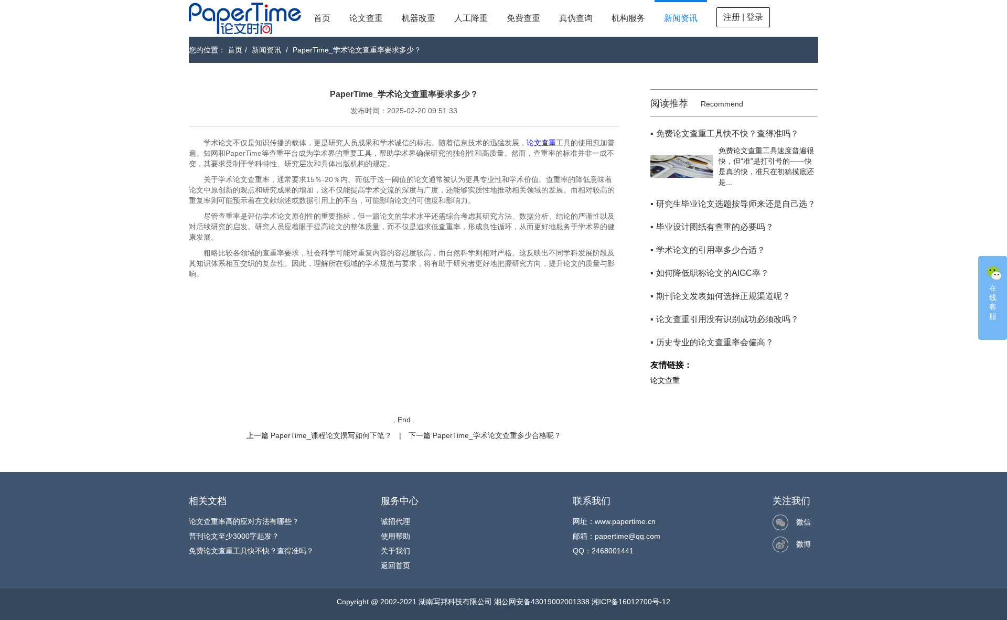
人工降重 (471, 18)
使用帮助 (395, 536)
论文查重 (366, 18)
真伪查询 (576, 18)
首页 (322, 18)
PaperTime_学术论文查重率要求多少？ (357, 50)
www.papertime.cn (625, 521)
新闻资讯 (681, 18)
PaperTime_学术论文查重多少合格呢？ (497, 435)
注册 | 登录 (743, 17)
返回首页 (395, 565)
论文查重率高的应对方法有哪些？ (244, 521)
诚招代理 (395, 521)
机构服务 (628, 18)
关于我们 (395, 551)
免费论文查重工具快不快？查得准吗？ (251, 551)
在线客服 (993, 302)
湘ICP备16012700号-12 (631, 601)
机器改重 (418, 18)
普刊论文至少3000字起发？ (234, 536)
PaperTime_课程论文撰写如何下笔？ (331, 435)
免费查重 (523, 18)
